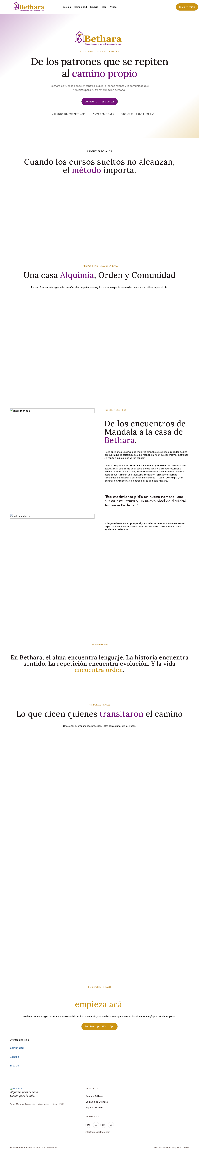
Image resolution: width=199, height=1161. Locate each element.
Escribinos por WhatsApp (99, 1026)
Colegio (67, 7)
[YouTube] (96, 1125)
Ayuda (113, 7)
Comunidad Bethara (97, 1101)
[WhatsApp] (111, 1125)
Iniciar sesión (187, 7)
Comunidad (80, 7)
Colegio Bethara (94, 1095)
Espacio (94, 7)
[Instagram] (88, 1125)
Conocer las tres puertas (99, 101)
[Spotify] (103, 1125)
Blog (104, 7)
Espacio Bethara (95, 1107)
